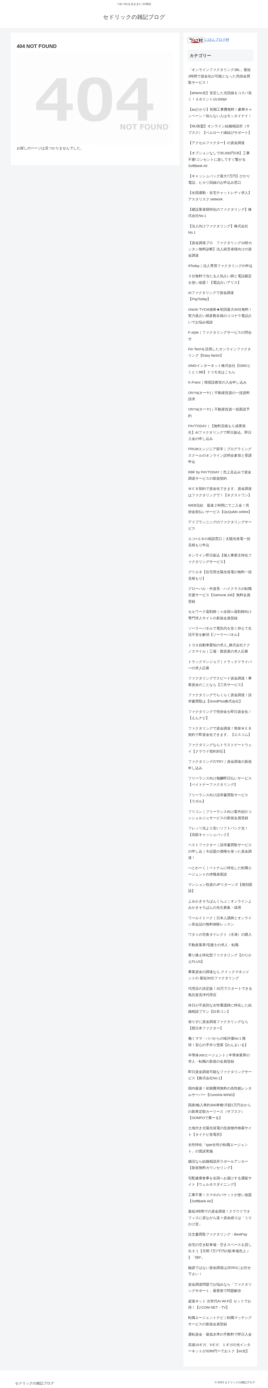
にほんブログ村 (217, 40)
